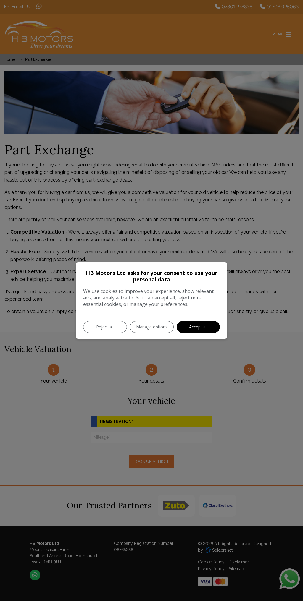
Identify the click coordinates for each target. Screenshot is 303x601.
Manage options (151, 327)
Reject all (105, 327)
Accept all (198, 327)
